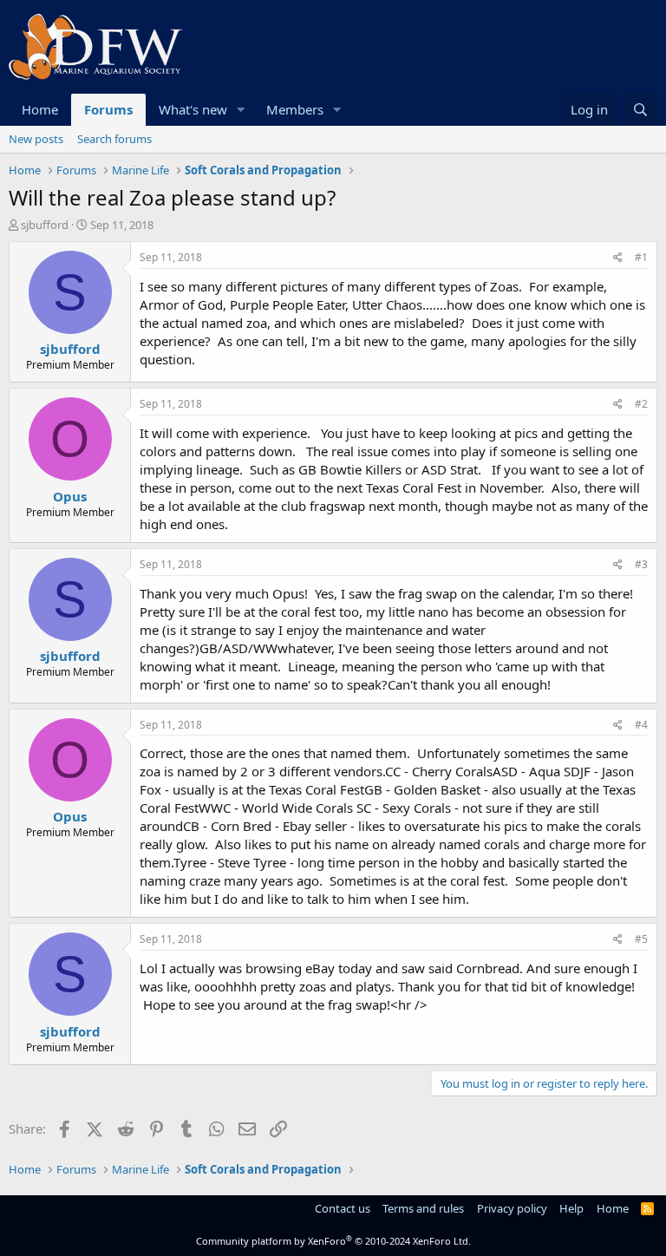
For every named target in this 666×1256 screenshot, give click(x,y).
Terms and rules (423, 1208)
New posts (36, 139)
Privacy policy (512, 1208)
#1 (641, 257)
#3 (641, 564)
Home (40, 109)
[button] (241, 110)
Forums (108, 109)
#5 (641, 939)
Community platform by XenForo (333, 1240)
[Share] (618, 258)
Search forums (114, 139)
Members (294, 109)
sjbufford (45, 224)
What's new (193, 109)
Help (571, 1208)
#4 (641, 724)
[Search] (640, 110)
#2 (641, 403)
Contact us (342, 1208)
